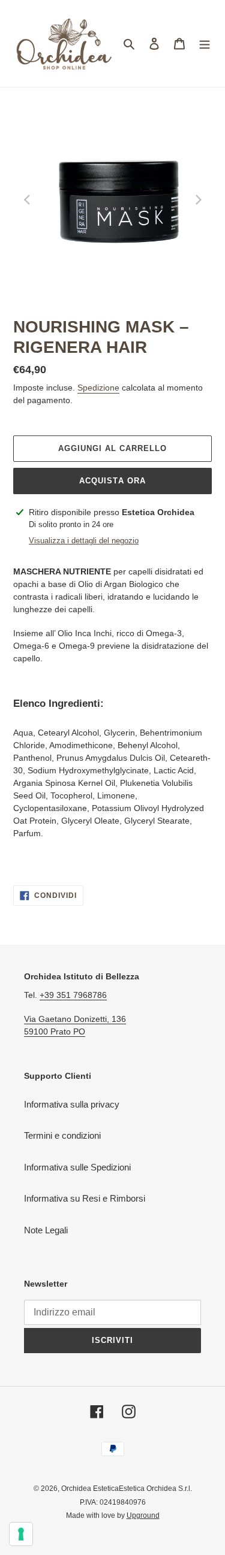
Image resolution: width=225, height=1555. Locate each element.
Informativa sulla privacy (71, 1104)
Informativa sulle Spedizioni (77, 1167)
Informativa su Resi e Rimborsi (84, 1198)
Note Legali (46, 1230)
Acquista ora (112, 480)
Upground (143, 1515)
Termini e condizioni (62, 1135)
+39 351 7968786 (73, 995)
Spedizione (98, 387)
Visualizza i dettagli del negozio (84, 540)
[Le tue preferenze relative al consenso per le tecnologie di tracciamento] (21, 1534)
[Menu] (204, 43)
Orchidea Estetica (90, 1488)
